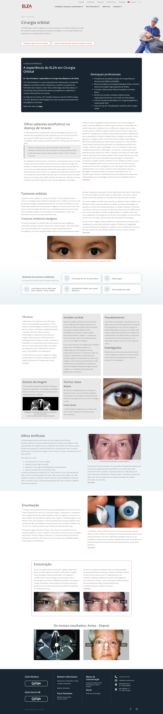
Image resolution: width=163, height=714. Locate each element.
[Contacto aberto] (121, 6)
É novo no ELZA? (62, 699)
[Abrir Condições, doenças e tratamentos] (82, 6)
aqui (40, 106)
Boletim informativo (63, 688)
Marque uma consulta (64, 697)
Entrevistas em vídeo (92, 685)
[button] (140, 2)
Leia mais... (86, 180)
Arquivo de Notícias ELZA (94, 683)
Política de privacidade (93, 693)
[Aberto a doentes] (98, 6)
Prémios (88, 686)
